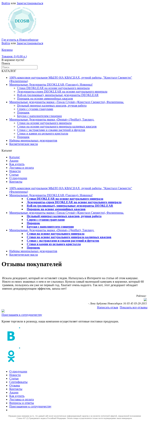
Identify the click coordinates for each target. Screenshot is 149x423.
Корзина (7, 49)
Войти (6, 3)
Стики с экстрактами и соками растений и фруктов (51, 130)
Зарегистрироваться (30, 3)
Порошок (23, 112)
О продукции (18, 178)
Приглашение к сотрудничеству (30, 406)
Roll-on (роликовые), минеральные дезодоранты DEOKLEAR (58, 95)
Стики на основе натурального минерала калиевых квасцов (57, 126)
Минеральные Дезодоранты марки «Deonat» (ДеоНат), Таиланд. (51, 119)
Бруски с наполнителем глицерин (39, 116)
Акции (13, 160)
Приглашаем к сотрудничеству (22, 314)
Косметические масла (23, 144)
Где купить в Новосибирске (20, 39)
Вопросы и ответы (21, 403)
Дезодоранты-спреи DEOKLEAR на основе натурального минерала (62, 91)
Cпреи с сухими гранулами (35, 109)
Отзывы (14, 385)
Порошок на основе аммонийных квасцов (45, 98)
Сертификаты (18, 382)
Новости (15, 171)
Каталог (14, 157)
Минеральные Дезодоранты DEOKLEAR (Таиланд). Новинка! (51, 84)
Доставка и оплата (21, 167)
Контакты (15, 181)
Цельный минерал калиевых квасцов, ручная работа (52, 105)
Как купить (16, 164)
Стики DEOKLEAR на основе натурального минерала (53, 88)
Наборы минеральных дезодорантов (33, 140)
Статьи (14, 174)
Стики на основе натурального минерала (44, 123)
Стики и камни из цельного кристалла (42, 133)
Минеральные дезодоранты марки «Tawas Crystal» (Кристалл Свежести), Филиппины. (66, 102)
